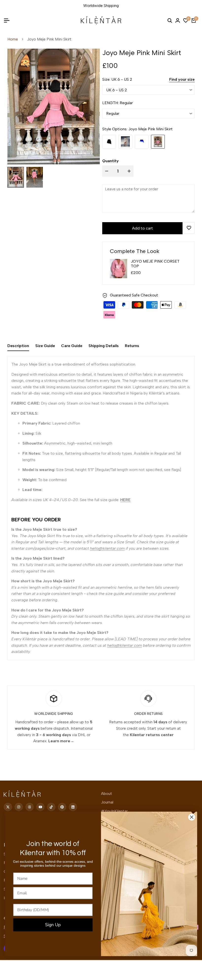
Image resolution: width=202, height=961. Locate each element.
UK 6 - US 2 (116, 90)
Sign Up (53, 925)
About (106, 793)
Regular (112, 113)
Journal (107, 802)
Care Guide (71, 345)
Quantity (110, 160)
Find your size (182, 79)
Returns (132, 345)
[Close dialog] (191, 817)
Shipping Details (103, 345)
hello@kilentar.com (107, 548)
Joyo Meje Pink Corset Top (155, 263)
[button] (189, 228)
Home (12, 39)
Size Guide (45, 345)
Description (18, 345)
